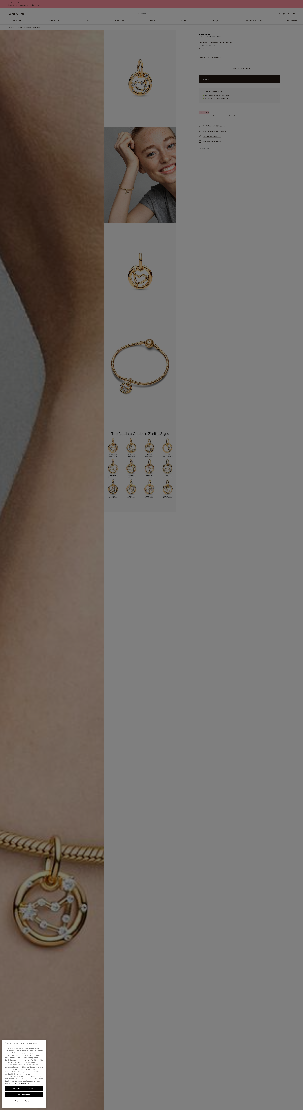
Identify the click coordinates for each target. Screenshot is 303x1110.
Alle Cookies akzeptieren (24, 1088)
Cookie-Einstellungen (24, 1101)
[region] (24, 1074)
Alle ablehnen (24, 1095)
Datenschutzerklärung (20, 1083)
